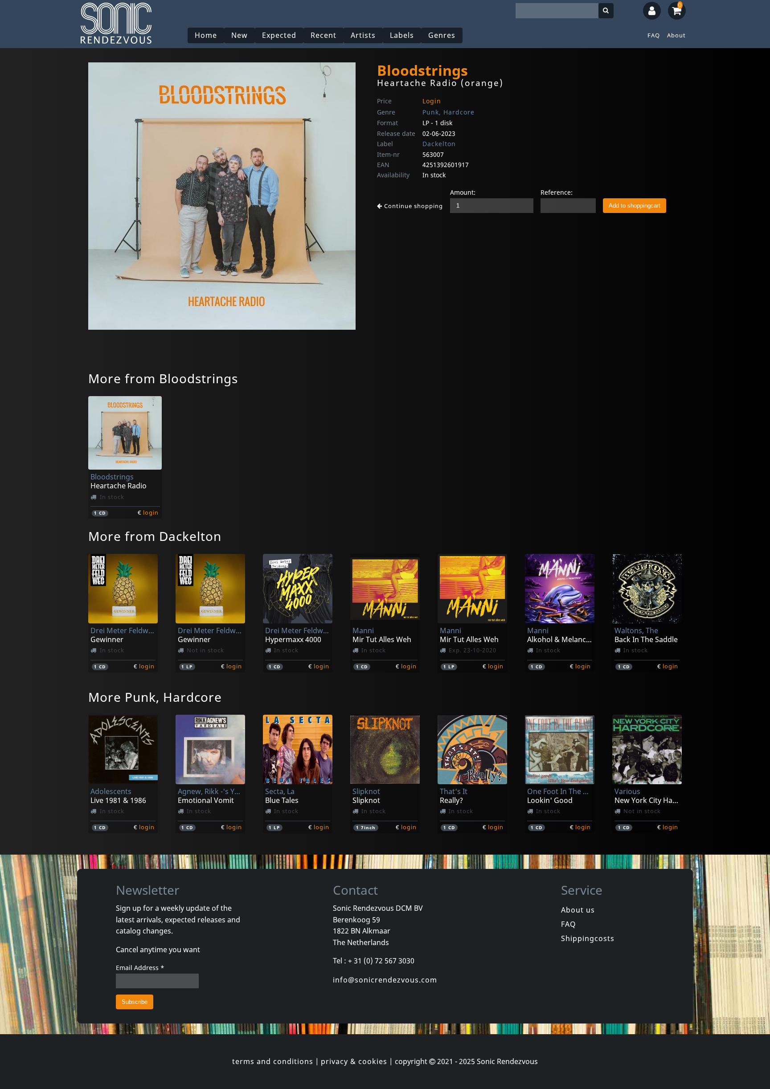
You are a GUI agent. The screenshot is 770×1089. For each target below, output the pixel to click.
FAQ (653, 35)
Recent (323, 35)
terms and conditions (272, 1061)
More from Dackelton (154, 536)
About (676, 35)
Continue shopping (412, 206)
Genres (441, 35)
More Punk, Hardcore (155, 696)
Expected (279, 35)
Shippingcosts (587, 938)
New (239, 35)
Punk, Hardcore (448, 112)
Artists (363, 35)
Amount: (462, 192)
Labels (402, 35)
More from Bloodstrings (163, 378)
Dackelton (439, 143)
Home (206, 35)
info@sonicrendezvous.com (385, 980)
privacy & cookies (354, 1061)
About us (578, 910)
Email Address (140, 967)
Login (431, 101)
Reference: (557, 192)
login (151, 512)
